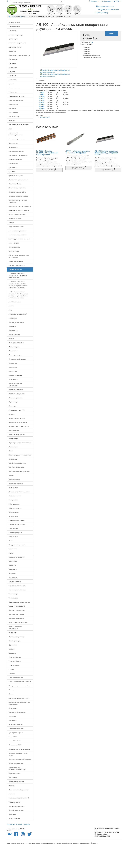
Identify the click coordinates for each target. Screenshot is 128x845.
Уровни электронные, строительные (16, 627)
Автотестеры (13, 31)
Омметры (12, 786)
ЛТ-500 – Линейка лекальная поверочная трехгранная (78, 151)
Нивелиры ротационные (16, 394)
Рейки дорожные (14, 504)
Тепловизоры (13, 577)
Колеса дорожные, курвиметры (19, 239)
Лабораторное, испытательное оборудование (19, 256)
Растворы (12, 794)
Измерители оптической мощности (20, 759)
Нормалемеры (13, 402)
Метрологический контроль (17, 359)
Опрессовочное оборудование (19, 790)
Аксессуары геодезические (17, 43)
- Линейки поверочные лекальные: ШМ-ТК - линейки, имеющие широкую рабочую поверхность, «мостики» (18, 295)
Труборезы (12, 814)
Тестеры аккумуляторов (16, 806)
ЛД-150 (41, 100)
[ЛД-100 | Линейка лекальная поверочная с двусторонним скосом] (58, 49)
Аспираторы (13, 67)
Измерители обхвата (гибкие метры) (18, 754)
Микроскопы (13, 371)
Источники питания (15, 218)
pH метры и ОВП (14, 22)
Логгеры (11, 306)
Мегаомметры (13, 330)
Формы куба (13, 633)
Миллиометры (13, 777)
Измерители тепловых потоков (19, 210)
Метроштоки (13, 363)
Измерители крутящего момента (19, 749)
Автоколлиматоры (14, 27)
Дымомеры (12, 171)
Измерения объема (15, 184)
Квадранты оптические (16, 227)
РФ (92, 42)
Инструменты (13, 690)
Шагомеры (12, 653)
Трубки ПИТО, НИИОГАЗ (17, 606)
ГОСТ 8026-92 (45, 117)
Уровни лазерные (14, 818)
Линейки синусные (15, 302)
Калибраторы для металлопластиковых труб (17, 768)
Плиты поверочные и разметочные (20, 455)
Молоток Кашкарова (15, 375)
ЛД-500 (41, 108)
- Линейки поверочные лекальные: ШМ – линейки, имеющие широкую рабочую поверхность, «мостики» (18, 285)
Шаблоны (12, 649)
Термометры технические (17, 586)
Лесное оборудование (16, 261)
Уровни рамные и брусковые (18, 622)
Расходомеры (13, 500)
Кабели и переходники (16, 763)
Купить (111, 33)
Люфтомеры (13, 318)
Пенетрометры (13, 439)
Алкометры (12, 51)
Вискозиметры (13, 104)
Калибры (11, 223)
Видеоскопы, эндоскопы (16, 96)
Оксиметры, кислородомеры (18, 422)
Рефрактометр (13, 516)
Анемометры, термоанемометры (19, 55)
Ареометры (12, 63)
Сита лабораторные (15, 533)
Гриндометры (13, 147)
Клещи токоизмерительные (17, 231)
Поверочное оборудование (17, 463)
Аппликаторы (13, 59)
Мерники (11, 338)
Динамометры (13, 167)
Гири (10, 129)
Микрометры (13, 367)
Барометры (12, 71)
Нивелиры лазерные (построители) (15, 384)
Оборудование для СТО (16, 410)
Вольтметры (12, 720)
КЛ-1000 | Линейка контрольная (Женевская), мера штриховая (47, 152)
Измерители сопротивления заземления (18, 201)
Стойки (11, 553)
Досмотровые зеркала (16, 733)
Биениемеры (13, 76)
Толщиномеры (13, 594)
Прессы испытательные (16, 467)
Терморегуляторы (14, 802)
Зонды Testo (13, 737)
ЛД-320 (41, 104)
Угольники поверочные (16, 618)
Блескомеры (13, 80)
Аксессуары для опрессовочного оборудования (19, 703)
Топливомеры (13, 598)
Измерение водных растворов (18, 180)
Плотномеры (13, 459)
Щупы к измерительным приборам (20, 682)
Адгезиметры (13, 39)
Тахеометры (13, 561)
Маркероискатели (14, 773)
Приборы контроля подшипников (19, 471)
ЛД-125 (41, 98)
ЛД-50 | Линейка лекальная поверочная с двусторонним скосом (106, 152)
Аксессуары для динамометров (19, 698)
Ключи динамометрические (18, 235)
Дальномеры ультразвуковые (18, 155)
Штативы (11, 669)
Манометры (12, 326)
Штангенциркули (14, 665)
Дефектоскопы (13, 163)
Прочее (11, 694)
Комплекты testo (14, 243)
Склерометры (13, 537)
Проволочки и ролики (16, 483)
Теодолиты (12, 573)
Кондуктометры (14, 251)
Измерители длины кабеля (17, 192)
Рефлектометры (14, 512)
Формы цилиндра (14, 641)
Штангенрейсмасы (15, 661)
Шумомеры (12, 673)
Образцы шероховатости (17, 418)
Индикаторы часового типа (17, 214)
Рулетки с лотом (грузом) (17, 524)
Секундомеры (13, 528)
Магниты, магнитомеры (16, 322)
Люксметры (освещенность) (18, 314)
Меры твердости (14, 347)
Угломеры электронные (16, 614)
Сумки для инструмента (16, 557)
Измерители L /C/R (15, 745)
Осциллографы (14, 430)
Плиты (11, 451)
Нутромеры (12, 406)
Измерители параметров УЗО (18, 196)
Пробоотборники (14, 479)
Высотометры (13, 112)
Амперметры (13, 708)
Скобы (11, 541)
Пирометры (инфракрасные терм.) (20, 443)
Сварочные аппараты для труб (19, 798)
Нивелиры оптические (16, 390)
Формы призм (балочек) (16, 637)
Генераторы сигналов (16, 724)
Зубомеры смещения (16, 176)
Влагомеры (12, 108)
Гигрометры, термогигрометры (19, 125)
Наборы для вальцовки (16, 782)
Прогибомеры (13, 488)
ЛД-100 (41, 96)
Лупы (10, 310)
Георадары (12, 120)
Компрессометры (14, 247)
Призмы (11, 475)
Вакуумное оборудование (17, 712)
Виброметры (13, 92)
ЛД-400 (41, 106)
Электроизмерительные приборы (19, 686)
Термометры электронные (17, 590)
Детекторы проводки (15, 159)
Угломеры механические (17, 610)
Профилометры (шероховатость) (19, 492)
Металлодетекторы (15, 355)
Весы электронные (15, 88)
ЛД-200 (41, 102)
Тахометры (12, 565)
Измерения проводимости (17, 188)
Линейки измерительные (17, 265)
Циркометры (13, 645)
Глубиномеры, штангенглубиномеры (16, 134)
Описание (41, 80)
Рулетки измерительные (16, 520)
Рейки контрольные (15, 508)
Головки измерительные (16, 139)
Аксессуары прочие (15, 47)
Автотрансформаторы (16, 35)
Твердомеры (13, 569)
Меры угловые (13, 351)
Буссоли (11, 84)
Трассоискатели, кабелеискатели (19, 602)
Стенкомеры (13, 549)
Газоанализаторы (14, 116)
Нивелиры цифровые (16, 398)
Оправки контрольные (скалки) (19, 426)
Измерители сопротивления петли (20, 206)
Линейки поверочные (15, 269)
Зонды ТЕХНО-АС (14, 741)
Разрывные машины (15, 496)
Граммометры (13, 143)
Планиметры (13, 447)
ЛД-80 (42, 94)
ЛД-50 (42, 92)
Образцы (11, 414)
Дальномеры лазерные (16, 151)
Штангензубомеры (15, 657)
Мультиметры (13, 379)
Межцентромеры (14, 334)
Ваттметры (12, 716)
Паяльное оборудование (17, 434)
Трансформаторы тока (16, 810)
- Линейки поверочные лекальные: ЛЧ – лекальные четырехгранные (18, 276)
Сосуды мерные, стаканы (17, 545)
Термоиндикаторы (15, 582)
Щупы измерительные (16, 677)
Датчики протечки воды (16, 729)
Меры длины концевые (16, 343)
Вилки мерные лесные (16, 100)
